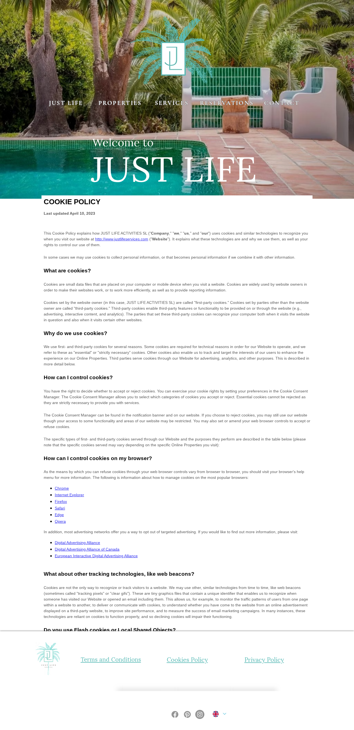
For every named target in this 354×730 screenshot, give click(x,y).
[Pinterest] (187, 714)
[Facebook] (174, 714)
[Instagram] (199, 714)
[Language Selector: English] (219, 714)
